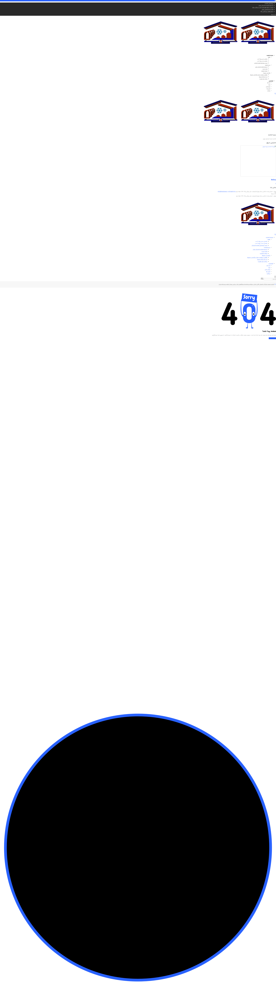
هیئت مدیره (265, 69)
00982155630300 (232, 191)
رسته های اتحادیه (269, 3)
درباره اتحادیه (267, 65)
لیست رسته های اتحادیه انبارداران (260, 63)
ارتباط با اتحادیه (264, 71)
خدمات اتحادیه (270, 55)
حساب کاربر (268, 87)
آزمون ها (268, 89)
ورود (269, 85)
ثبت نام (268, 82)
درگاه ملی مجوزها (266, 73)
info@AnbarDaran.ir (222, 191)
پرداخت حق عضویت (263, 79)
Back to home (272, 338)
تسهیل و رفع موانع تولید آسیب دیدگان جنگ (262, 7)
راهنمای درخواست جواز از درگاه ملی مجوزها (258, 75)
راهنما (269, 57)
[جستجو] (275, 94)
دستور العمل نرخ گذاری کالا (267, 11)
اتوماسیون (271, 81)
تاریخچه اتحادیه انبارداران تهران (266, 5)
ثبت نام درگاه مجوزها (263, 77)
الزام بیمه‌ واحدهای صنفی (267, 9)
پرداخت (268, 91)
